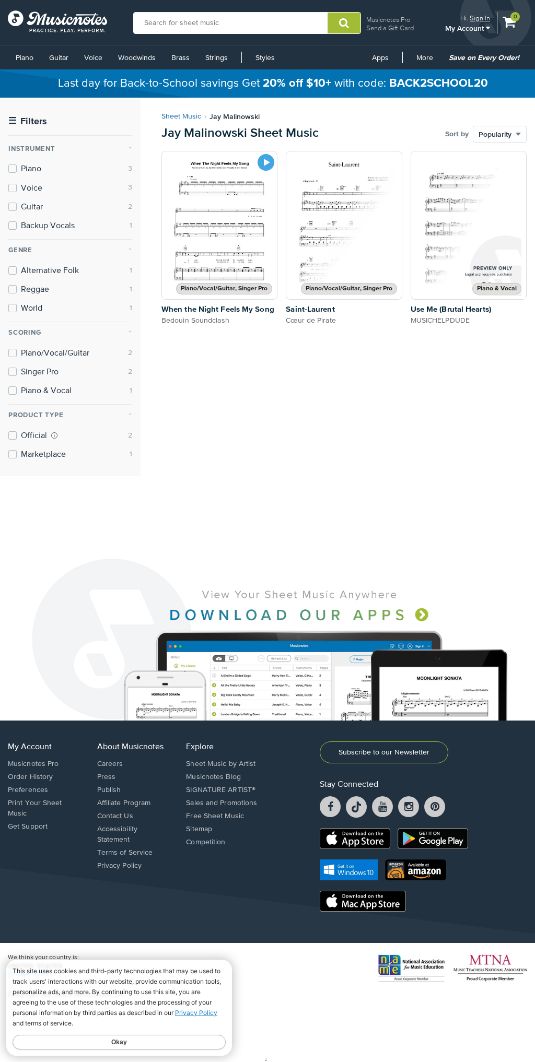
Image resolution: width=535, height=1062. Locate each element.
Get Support (28, 826)
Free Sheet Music (215, 816)
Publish (109, 790)
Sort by (457, 134)
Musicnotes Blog (213, 777)
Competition (205, 842)
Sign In (480, 18)
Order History (30, 777)
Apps (380, 58)
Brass (180, 58)
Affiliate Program (124, 803)
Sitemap (199, 829)
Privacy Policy (119, 865)
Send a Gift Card (390, 28)
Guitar (58, 58)
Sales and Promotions (221, 803)
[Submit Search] (344, 23)
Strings (216, 58)
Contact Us (115, 816)
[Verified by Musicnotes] (54, 435)
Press (106, 777)
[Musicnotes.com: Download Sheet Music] (57, 21)
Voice (93, 58)
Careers (110, 764)
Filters (27, 121)
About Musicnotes (130, 747)
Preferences (28, 790)
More (428, 61)
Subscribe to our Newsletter (384, 752)
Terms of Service (125, 852)
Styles (265, 58)
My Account (465, 28)
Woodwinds (137, 58)
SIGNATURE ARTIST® (220, 790)
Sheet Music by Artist (220, 764)
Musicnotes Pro (388, 19)
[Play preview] (266, 162)
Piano (24, 58)
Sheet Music (181, 116)
